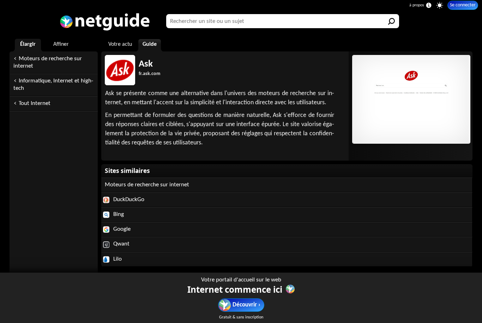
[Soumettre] (392, 21)
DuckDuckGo (128, 200)
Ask (146, 64)
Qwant (120, 244)
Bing (118, 214)
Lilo (117, 259)
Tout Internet (34, 103)
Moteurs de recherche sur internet (47, 62)
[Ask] (410, 99)
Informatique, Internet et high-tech (53, 84)
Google (121, 229)
